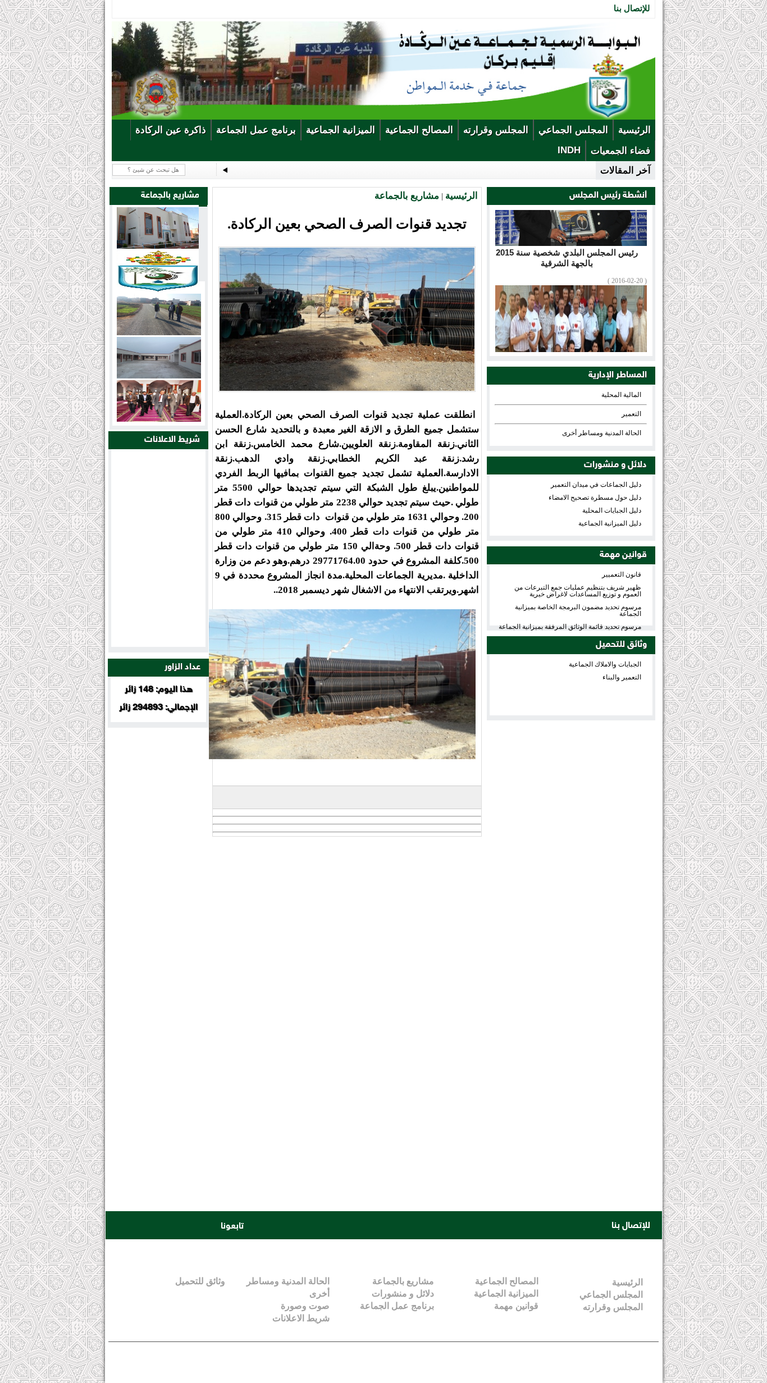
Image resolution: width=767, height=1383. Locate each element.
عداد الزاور (182, 667)
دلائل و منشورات (615, 465)
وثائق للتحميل (621, 645)
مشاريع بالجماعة (407, 195)
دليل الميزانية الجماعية (609, 523)
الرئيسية (634, 130)
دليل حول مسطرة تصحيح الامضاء (595, 497)
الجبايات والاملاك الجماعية (605, 664)
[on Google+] (186, 1226)
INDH (569, 150)
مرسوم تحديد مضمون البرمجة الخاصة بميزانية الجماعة (578, 610)
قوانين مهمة (623, 555)
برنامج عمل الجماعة (256, 130)
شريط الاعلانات (172, 440)
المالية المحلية (621, 395)
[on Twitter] (143, 1226)
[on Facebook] (122, 1226)
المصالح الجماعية (419, 130)
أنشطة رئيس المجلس (608, 195)
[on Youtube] (164, 1226)
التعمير (631, 414)
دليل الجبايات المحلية (611, 510)
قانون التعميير (621, 574)
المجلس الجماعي (573, 130)
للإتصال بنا (632, 8)
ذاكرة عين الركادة (170, 130)
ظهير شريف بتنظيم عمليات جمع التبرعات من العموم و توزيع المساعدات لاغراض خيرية (577, 590)
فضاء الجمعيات (620, 150)
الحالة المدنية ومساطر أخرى (601, 433)
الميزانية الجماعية (340, 130)
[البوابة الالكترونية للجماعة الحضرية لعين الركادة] (383, 117)
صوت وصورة (305, 1306)
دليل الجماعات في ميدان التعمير (596, 485)
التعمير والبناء (621, 677)
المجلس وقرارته (495, 130)
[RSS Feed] (207, 1226)
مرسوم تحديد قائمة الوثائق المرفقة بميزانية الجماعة (570, 627)
